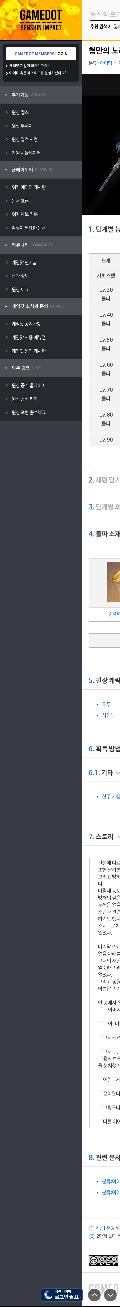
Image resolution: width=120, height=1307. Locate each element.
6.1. (94, 773)
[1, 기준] (97, 1228)
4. (91, 534)
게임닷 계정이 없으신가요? (29, 66)
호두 (106, 704)
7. (91, 837)
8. (91, 1158)
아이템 (106, 63)
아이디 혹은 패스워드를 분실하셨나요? (38, 73)
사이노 (108, 715)
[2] (92, 1236)
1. (91, 229)
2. (91, 480)
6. (91, 749)
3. (91, 507)
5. (91, 681)
